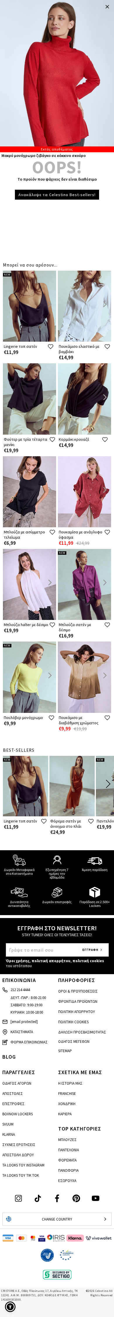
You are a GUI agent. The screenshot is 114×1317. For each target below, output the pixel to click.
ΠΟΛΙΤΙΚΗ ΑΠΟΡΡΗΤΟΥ (76, 1011)
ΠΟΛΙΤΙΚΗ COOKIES (73, 1021)
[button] (10, 1306)
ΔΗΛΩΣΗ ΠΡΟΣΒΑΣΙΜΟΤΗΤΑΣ (82, 1032)
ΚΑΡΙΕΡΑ (65, 1114)
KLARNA (8, 1134)
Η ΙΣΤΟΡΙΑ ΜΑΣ (70, 1083)
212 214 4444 (20, 989)
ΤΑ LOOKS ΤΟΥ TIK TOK (20, 1175)
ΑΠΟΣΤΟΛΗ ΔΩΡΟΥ (18, 1154)
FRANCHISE (67, 1093)
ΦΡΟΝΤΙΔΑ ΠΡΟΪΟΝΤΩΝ (77, 1001)
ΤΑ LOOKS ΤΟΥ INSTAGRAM (23, 1165)
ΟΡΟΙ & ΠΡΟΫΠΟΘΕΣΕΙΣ (78, 991)
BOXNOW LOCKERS (17, 1114)
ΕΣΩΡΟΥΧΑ (67, 1180)
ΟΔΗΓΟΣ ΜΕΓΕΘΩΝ (73, 1041)
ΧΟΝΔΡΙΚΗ (66, 1103)
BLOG (9, 1056)
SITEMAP (65, 1050)
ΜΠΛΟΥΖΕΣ (67, 1139)
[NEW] (29, 340)
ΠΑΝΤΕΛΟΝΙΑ (68, 1149)
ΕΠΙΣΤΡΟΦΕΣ (13, 1103)
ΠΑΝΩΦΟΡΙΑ (68, 1170)
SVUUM (7, 1124)
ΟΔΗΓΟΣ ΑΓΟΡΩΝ (16, 1083)
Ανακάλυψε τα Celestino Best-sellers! (57, 194)
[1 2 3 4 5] (57, 76)
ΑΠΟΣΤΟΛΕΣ (12, 1093)
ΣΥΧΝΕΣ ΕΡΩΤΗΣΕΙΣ (18, 1144)
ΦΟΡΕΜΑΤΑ (67, 1160)
